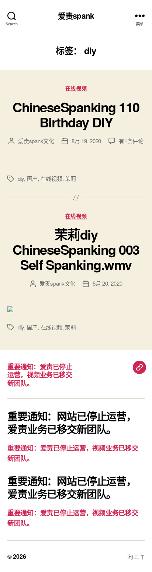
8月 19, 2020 (86, 141)
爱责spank (76, 16)
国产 (32, 178)
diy (21, 178)
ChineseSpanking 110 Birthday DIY (76, 114)
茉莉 (70, 178)
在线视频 (76, 88)
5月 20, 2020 (107, 283)
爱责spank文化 (36, 141)
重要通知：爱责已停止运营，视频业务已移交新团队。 (39, 375)
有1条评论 (131, 141)
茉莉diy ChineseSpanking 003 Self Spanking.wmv (76, 249)
